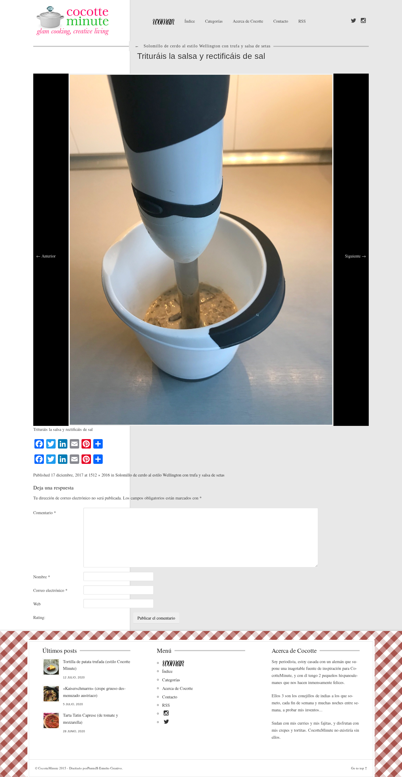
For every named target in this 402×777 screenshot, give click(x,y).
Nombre (41, 577)
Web (37, 604)
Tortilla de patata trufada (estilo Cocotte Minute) (96, 665)
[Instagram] (363, 21)
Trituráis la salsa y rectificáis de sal (201, 56)
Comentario (44, 512)
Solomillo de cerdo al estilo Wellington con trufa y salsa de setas (170, 475)
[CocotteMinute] (86, 20)
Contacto (280, 21)
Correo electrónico (50, 590)
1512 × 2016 (99, 475)
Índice (190, 21)
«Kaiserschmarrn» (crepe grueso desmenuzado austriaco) (94, 691)
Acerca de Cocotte (248, 21)
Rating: (39, 617)
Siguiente (355, 256)
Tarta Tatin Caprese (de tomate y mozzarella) (90, 718)
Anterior (46, 256)
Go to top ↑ (359, 768)
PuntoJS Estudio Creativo (104, 768)
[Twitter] (353, 21)
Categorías (213, 21)
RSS (302, 21)
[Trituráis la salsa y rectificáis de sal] (201, 249)
